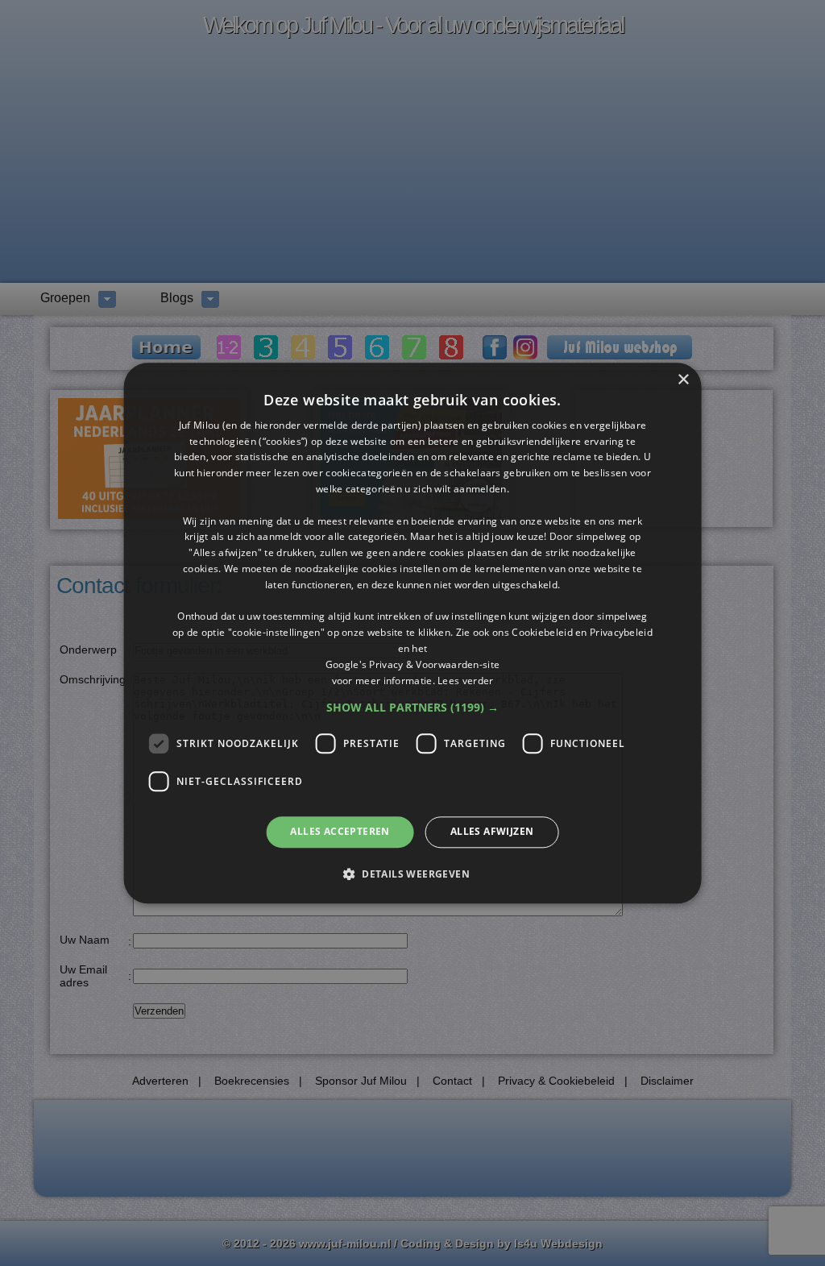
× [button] (683, 380)
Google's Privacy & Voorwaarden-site (412, 664)
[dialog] (413, 633)
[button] (412, 708)
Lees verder (465, 680)
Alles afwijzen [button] (492, 832)
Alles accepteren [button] (339, 832)
